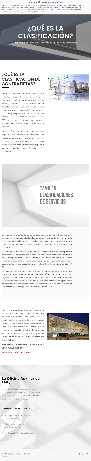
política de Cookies (39, 12)
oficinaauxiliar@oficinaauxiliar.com (19, 433)
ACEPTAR (86, 5)
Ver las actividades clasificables (16, 352)
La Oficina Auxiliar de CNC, (21, 380)
